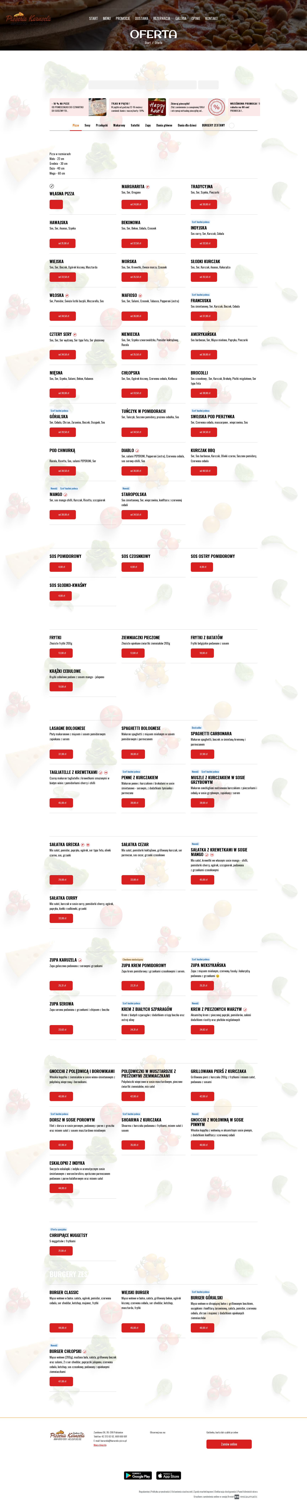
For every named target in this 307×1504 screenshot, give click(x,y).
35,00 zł (134, 1145)
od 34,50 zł (64, 316)
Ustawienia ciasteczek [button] (182, 1491)
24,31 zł (134, 1029)
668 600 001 (121, 1436)
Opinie (196, 18)
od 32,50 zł (136, 243)
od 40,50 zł (205, 471)
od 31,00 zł (64, 243)
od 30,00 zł (205, 204)
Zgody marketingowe (204, 1491)
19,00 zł (62, 686)
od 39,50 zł (64, 432)
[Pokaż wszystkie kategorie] (231, 125)
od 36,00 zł (136, 316)
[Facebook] (10, 4)
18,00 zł (203, 653)
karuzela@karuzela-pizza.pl (114, 1440)
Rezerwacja (161, 18)
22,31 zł (134, 985)
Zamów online (229, 1444)
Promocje (123, 18)
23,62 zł (62, 1029)
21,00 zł (62, 1250)
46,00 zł (204, 1327)
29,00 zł (62, 879)
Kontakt (211, 18)
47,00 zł (62, 1381)
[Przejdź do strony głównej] (28, 18)
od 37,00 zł (205, 316)
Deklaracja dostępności (226, 1491)
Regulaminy (144, 1491)
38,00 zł (134, 802)
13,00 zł (62, 653)
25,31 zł (62, 985)
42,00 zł (134, 1096)
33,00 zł (134, 879)
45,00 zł (62, 802)
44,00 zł (62, 1188)
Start (93, 18)
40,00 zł (62, 1096)
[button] (148, 186)
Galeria (180, 18)
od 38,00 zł (64, 393)
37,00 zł (62, 754)
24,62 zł (204, 1029)
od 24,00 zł (136, 204)
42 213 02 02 (108, 1436)
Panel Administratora (247, 1491)
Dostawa (141, 18)
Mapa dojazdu (100, 1445)
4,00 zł (62, 567)
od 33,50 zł (205, 243)
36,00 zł (134, 754)
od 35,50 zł (136, 277)
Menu (107, 18)
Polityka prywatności (160, 1491)
